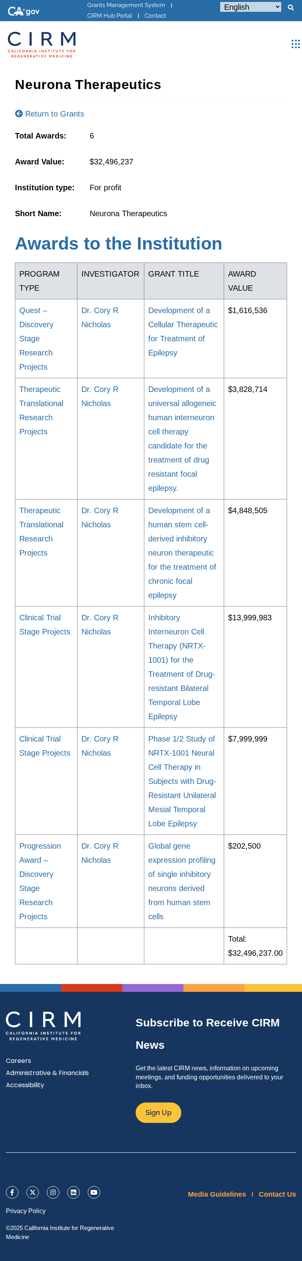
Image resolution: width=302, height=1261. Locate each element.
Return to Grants (53, 113)
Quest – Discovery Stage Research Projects (36, 338)
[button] (290, 7)
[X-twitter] (32, 1192)
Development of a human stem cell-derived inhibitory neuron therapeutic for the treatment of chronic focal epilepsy (182, 553)
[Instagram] (53, 1192)
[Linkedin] (73, 1192)
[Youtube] (94, 1192)
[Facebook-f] (12, 1192)
